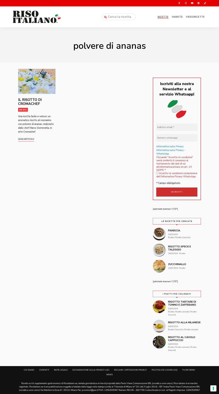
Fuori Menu (188, 370)
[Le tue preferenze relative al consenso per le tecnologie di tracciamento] (213, 388)
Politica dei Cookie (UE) (165, 370)
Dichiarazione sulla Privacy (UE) (90, 370)
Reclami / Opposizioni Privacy (130, 370)
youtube (192, 3)
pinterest (198, 3)
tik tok (205, 3)
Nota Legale (61, 370)
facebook (179, 3)
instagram (185, 3)
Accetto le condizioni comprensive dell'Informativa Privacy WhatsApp (176, 175)
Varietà (177, 16)
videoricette (195, 16)
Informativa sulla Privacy (170, 146)
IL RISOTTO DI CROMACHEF (30, 102)
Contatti (44, 370)
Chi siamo (29, 370)
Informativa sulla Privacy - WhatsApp (170, 151)
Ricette (163, 16)
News (23, 109)
